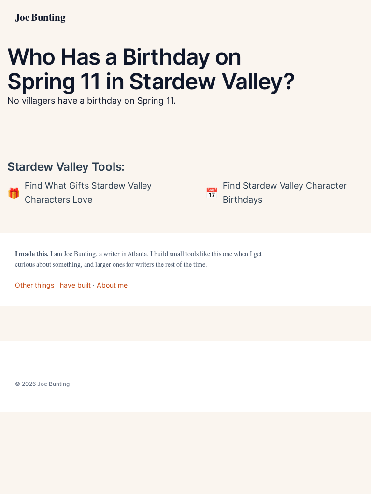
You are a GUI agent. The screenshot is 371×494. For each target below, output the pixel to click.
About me (112, 285)
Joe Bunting (40, 17)
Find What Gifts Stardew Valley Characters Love (88, 192)
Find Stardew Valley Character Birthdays (285, 192)
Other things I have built (53, 285)
